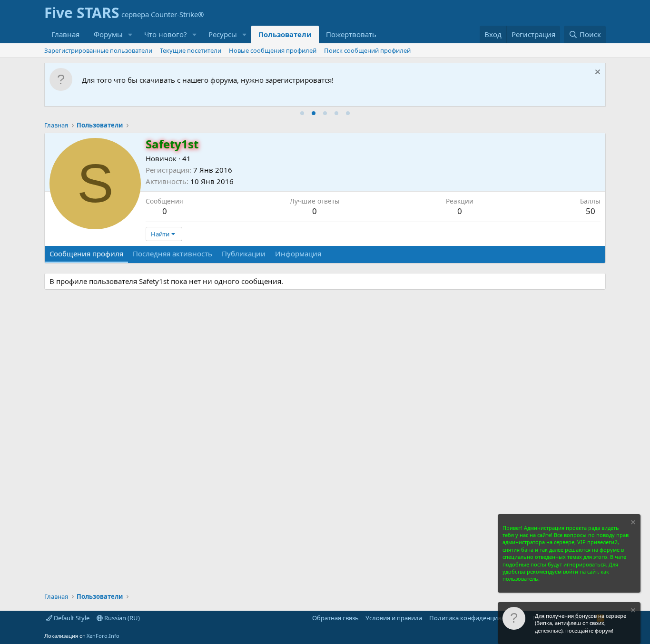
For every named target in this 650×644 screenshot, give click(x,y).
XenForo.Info (103, 635)
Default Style (70, 618)
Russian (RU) (121, 618)
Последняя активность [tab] (172, 253)
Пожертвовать (351, 34)
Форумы (108, 34)
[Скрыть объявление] (596, 73)
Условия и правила (393, 618)
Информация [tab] (298, 253)
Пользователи (285, 34)
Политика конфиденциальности (477, 618)
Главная (65, 34)
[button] (130, 34)
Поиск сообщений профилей (367, 50)
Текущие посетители (190, 50)
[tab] (302, 113)
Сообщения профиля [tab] (86, 253)
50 (590, 210)
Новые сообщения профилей (272, 50)
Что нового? (165, 34)
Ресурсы (222, 34)
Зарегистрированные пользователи (98, 50)
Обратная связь (335, 618)
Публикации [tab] (244, 253)
